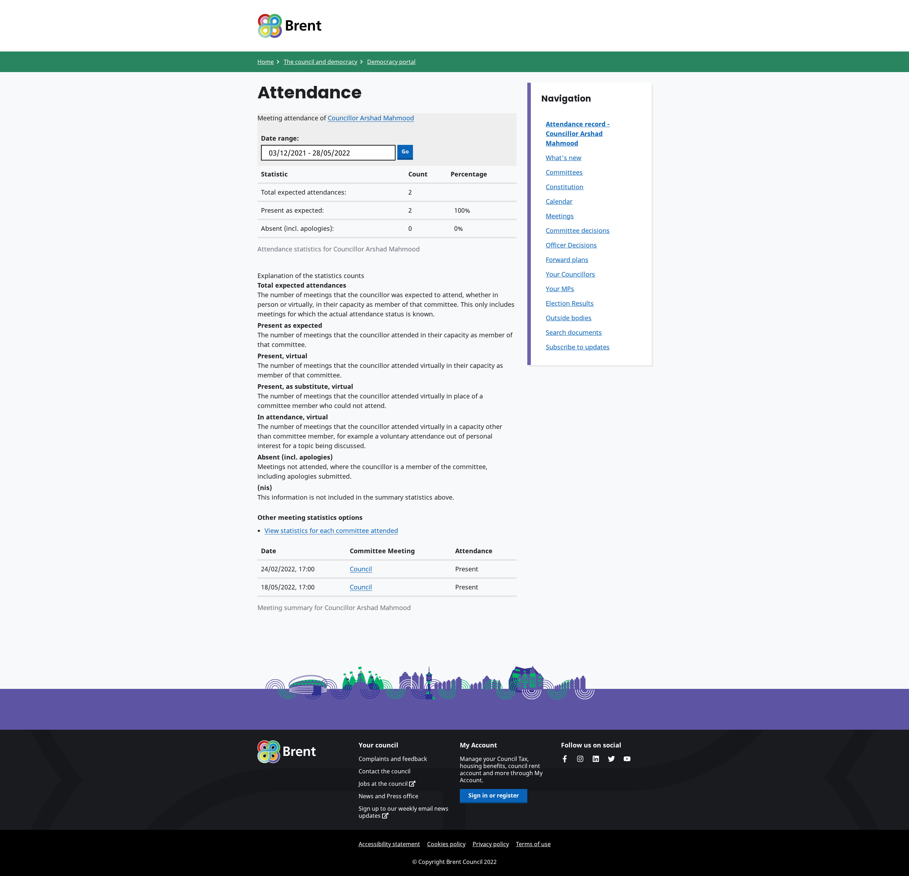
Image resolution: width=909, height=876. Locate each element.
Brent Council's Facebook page (564, 758)
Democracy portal (391, 62)
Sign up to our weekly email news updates (403, 812)
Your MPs (560, 288)
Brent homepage (286, 751)
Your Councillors (570, 274)
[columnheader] (301, 551)
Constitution (564, 187)
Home (265, 62)
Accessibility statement (389, 844)
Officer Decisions (571, 245)
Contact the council (384, 771)
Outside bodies (569, 318)
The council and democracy (320, 62)
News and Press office (388, 796)
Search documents (574, 332)
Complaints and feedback (393, 758)
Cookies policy (446, 844)
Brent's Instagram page (580, 758)
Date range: (280, 138)
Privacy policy (491, 844)
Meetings (560, 216)
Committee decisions (578, 230)
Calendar (559, 201)
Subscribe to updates (578, 347)
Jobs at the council (384, 783)
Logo (289, 25)
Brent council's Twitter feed (611, 758)
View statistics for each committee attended (331, 530)
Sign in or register (493, 795)
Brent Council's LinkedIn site (595, 758)
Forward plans (567, 259)
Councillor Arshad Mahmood (371, 118)
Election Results (570, 303)
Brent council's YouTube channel (627, 758)
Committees (564, 172)
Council (361, 569)
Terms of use (533, 844)
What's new (563, 157)
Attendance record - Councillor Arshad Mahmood (578, 133)
